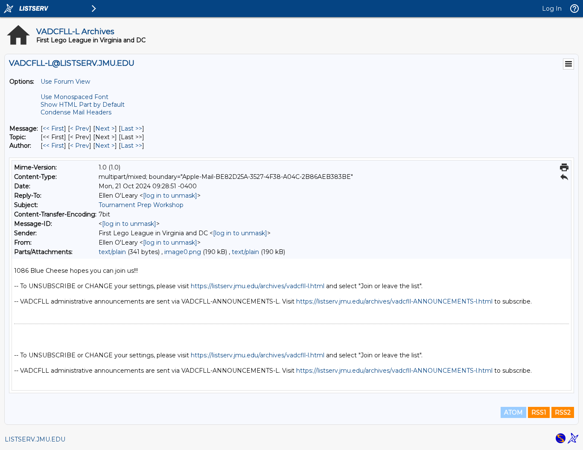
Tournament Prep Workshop (141, 205)
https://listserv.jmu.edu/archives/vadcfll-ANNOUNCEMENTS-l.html (394, 301)
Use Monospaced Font (74, 97)
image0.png (182, 252)
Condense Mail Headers (76, 112)
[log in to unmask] (170, 195)
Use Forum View (65, 81)
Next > (105, 128)
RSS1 (538, 412)
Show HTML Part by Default (83, 104)
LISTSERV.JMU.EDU (35, 439)
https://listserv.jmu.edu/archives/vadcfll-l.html (257, 286)
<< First (53, 128)
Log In (552, 8)
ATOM (513, 412)
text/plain (112, 252)
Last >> (131, 128)
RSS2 (563, 412)
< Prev (79, 128)
